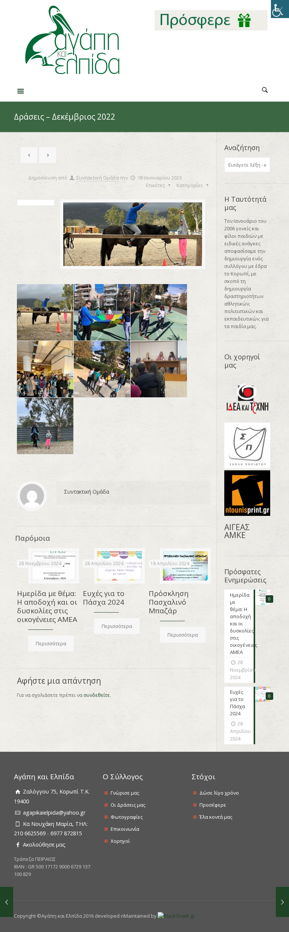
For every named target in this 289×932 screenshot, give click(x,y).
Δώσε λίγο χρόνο (219, 792)
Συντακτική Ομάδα (97, 177)
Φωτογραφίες (127, 816)
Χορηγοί (120, 841)
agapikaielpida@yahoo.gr (54, 812)
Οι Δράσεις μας (128, 804)
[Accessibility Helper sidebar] (280, 9)
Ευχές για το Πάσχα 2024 (104, 597)
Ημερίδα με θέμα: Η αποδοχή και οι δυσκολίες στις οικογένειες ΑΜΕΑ (47, 606)
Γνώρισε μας (125, 792)
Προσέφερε (212, 804)
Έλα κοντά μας (215, 816)
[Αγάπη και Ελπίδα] (72, 40)
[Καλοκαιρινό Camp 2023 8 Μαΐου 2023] (282, 902)
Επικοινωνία (125, 829)
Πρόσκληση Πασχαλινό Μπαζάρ (169, 602)
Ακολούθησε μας (44, 844)
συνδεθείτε (97, 695)
